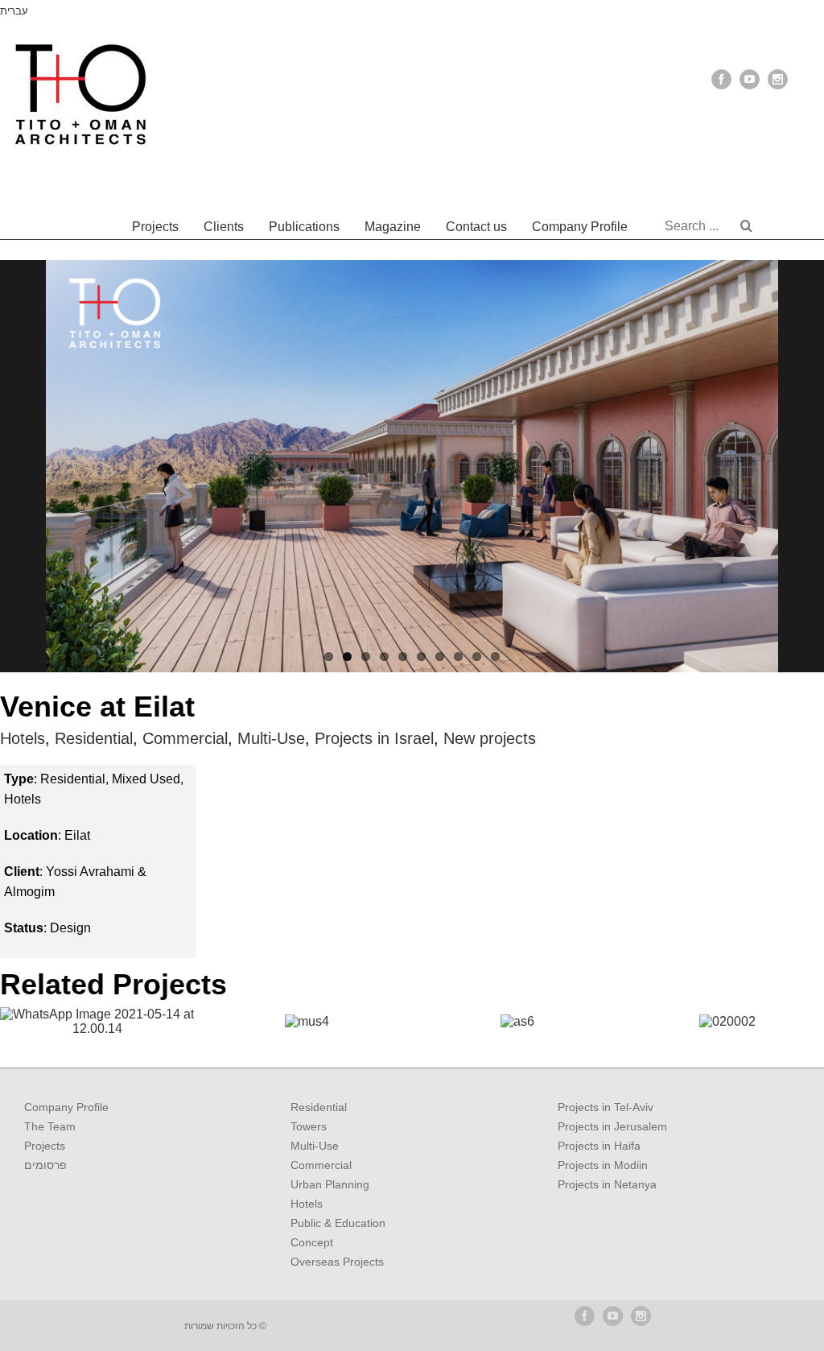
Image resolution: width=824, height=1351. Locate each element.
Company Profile (580, 226)
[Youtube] (750, 79)
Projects (155, 226)
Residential (94, 738)
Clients (224, 226)
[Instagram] (778, 79)
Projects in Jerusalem (612, 1126)
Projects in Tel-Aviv (605, 1107)
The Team (50, 1126)
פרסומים (45, 1165)
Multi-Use (271, 738)
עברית (14, 11)
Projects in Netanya (607, 1184)
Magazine (393, 226)
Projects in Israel (374, 738)
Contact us (476, 226)
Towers (308, 1126)
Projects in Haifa (599, 1145)
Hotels (22, 738)
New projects (489, 738)
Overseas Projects (337, 1261)
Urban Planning (329, 1184)
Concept (311, 1242)
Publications (304, 226)
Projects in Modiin (603, 1165)
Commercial (185, 738)
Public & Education (337, 1223)
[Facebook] (721, 79)
